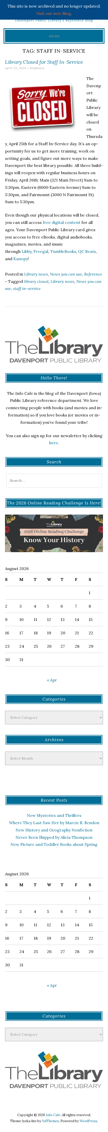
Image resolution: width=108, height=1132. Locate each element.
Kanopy (20, 258)
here (53, 442)
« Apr (52, 679)
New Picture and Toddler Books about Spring (54, 844)
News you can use (66, 274)
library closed (36, 281)
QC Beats (87, 251)
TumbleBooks (63, 251)
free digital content (61, 222)
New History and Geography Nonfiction (54, 829)
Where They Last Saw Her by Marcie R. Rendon (54, 822)
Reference (93, 274)
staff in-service (27, 288)
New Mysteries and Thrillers (54, 815)
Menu (54, 35)
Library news (36, 274)
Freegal (40, 251)
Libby (26, 251)
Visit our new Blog (53, 13)
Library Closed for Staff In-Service (44, 62)
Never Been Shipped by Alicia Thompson (54, 837)
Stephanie (37, 68)
